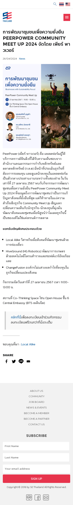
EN (68, 4)
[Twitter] (13, 361)
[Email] (28, 361)
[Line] (21, 361)
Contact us (36, 424)
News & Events (36, 407)
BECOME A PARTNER (36, 418)
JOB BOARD (36, 401)
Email (46, 497)
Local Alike (28, 344)
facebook (37, 497)
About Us (36, 390)
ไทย (61, 4)
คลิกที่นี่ (16, 317)
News (22, 58)
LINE (29, 497)
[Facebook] (6, 361)
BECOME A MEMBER (36, 413)
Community (37, 396)
